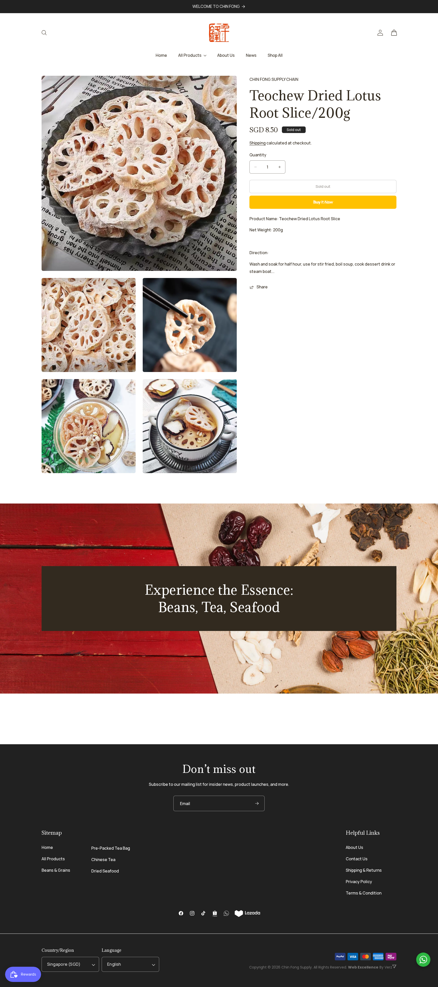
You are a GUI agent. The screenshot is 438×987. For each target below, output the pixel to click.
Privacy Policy (359, 881)
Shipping (257, 143)
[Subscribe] (256, 803)
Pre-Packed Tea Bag (110, 848)
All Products (53, 859)
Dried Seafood (105, 871)
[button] (47, 32)
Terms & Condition (363, 893)
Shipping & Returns (364, 870)
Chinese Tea (103, 859)
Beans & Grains (56, 870)
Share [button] (262, 287)
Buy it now (323, 202)
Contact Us (357, 859)
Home (47, 847)
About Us (354, 847)
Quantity (257, 155)
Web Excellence (363, 967)
